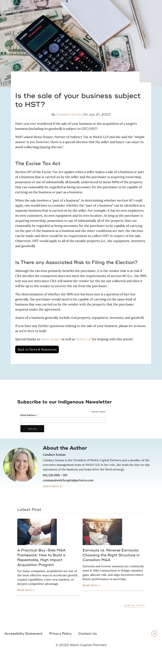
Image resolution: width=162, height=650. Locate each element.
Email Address (29, 415)
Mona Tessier (51, 339)
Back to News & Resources (37, 349)
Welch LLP (83, 339)
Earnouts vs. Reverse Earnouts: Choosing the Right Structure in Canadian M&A (111, 555)
